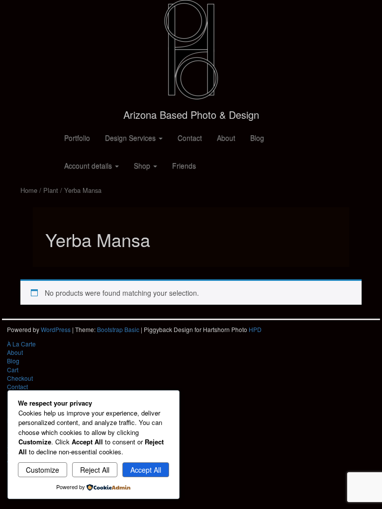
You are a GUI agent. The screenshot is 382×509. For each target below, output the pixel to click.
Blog (257, 138)
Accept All (145, 470)
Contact (190, 138)
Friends (184, 165)
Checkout (20, 378)
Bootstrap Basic (118, 329)
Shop (143, 165)
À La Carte (21, 343)
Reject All (94, 470)
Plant (50, 190)
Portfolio (77, 138)
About (226, 138)
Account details (89, 165)
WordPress (56, 329)
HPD (255, 329)
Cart (12, 369)
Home (28, 190)
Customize (42, 470)
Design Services (131, 138)
